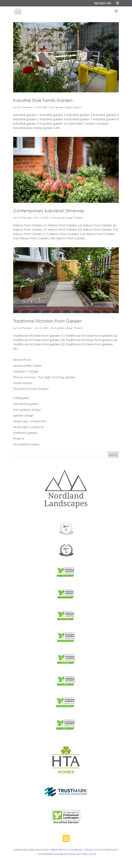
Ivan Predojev (24, 107)
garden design (23, 415)
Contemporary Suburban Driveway (48, 210)
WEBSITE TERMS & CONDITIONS (65, 849)
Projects (77, 107)
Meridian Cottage (25, 371)
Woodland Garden (26, 444)
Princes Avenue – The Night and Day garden (44, 377)
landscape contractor (28, 427)
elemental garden (26, 404)
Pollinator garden (25, 433)
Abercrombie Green (27, 365)
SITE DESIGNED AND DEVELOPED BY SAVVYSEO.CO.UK (67, 854)
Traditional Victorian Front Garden (47, 321)
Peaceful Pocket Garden (31, 389)
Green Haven (22, 383)
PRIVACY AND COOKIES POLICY (101, 849)
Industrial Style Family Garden (43, 100)
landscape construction (30, 421)
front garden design (61, 107)
